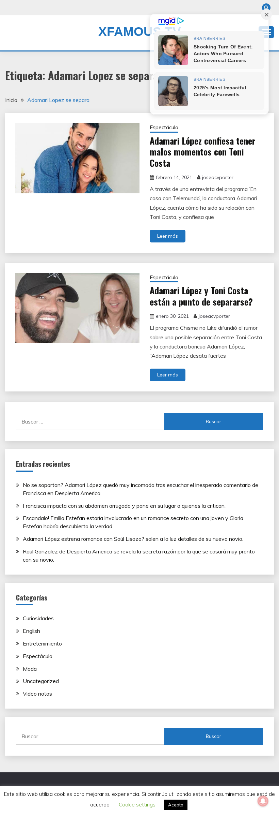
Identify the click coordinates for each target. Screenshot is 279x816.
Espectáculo (164, 127)
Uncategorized (41, 681)
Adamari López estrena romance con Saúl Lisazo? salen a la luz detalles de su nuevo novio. (133, 538)
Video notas (37, 693)
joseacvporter (217, 177)
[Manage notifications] (263, 801)
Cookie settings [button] (137, 804)
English (31, 630)
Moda (30, 668)
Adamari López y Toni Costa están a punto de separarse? (201, 296)
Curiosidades (38, 618)
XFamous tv (139, 32)
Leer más (167, 236)
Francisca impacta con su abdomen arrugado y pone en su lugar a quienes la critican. (124, 505)
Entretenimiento (42, 643)
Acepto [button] (175, 804)
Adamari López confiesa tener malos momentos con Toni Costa (203, 151)
